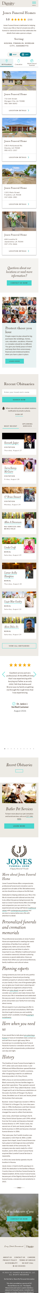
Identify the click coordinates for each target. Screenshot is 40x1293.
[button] (33, 3)
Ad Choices (20, 1266)
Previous (4, 678)
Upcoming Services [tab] (27, 425)
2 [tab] (8, 749)
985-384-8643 (10, 103)
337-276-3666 (10, 244)
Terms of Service (27, 1260)
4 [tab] (14, 749)
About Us (7, 1257)
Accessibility (11, 1263)
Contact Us (19, 1257)
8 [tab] (27, 749)
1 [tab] (5, 749)
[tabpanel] (20, 691)
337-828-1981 (10, 197)
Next (34, 678)
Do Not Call (27, 1263)
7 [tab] (24, 749)
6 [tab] (21, 749)
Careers (31, 1257)
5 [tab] (18, 749)
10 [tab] (34, 749)
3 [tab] (11, 749)
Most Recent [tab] (10, 426)
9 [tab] (30, 749)
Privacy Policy (10, 1260)
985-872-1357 (10, 150)
